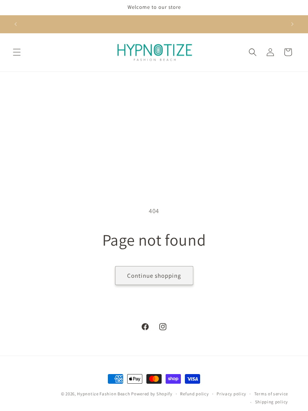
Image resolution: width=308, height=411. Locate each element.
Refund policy (194, 394)
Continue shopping (154, 275)
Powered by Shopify (151, 394)
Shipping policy (271, 402)
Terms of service (271, 394)
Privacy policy (231, 394)
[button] (17, 52)
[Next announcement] (292, 24)
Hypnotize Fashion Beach (103, 394)
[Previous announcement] (15, 24)
